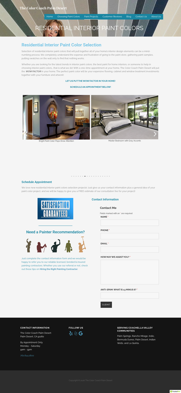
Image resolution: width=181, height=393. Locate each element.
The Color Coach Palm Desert (43, 8)
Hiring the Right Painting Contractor (59, 269)
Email (104, 243)
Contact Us (141, 16)
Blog (128, 16)
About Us (156, 16)
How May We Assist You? (116, 257)
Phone (105, 230)
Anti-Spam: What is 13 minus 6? (119, 289)
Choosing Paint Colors (68, 16)
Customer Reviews (112, 16)
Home (50, 16)
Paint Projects (91, 16)
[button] (26, 134)
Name (104, 217)
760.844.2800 (27, 355)
